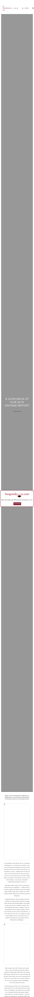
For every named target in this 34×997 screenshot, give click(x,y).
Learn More (17, 503)
